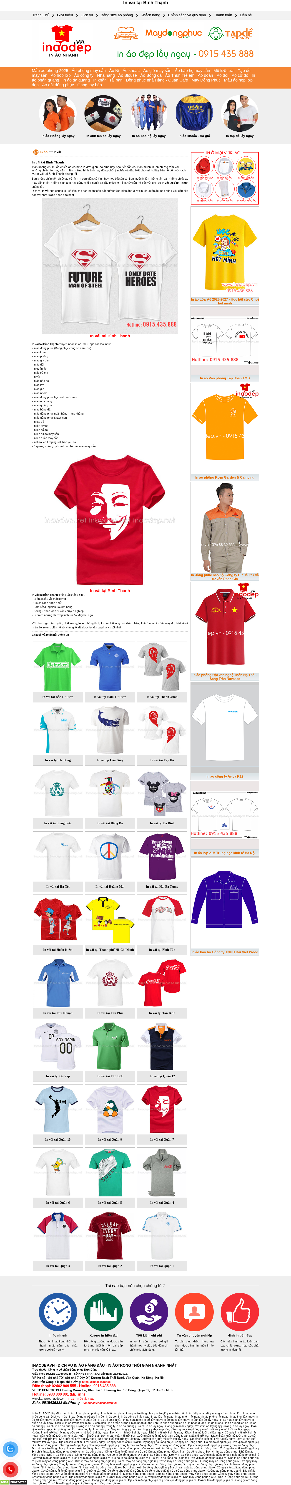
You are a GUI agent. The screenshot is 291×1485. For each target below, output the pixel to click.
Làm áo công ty (141, 1429)
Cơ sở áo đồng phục (217, 1442)
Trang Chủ (40, 15)
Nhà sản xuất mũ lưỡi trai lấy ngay (119, 1439)
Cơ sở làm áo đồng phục (155, 1451)
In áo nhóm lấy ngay (187, 1416)
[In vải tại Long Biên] (58, 792)
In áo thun (125, 1413)
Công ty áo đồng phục (188, 1442)
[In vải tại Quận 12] (162, 1045)
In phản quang (197, 1423)
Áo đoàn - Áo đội (213, 75)
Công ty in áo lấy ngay (179, 1426)
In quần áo (89, 1419)
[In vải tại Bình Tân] (162, 918)
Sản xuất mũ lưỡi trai (53, 1435)
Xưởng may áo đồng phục (239, 1445)
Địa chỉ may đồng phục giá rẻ (87, 1477)
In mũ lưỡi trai (209, 1429)
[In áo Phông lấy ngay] (58, 130)
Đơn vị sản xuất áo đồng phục (199, 1448)
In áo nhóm (250, 1413)
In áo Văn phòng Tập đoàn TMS (225, 378)
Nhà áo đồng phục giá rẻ (105, 1473)
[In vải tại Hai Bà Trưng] (162, 855)
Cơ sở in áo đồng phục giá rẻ (130, 1458)
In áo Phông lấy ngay (58, 136)
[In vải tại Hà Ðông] (58, 729)
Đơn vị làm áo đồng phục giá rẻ (202, 1464)
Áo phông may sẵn (89, 70)
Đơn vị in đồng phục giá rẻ (179, 1480)
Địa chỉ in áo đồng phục (152, 1454)
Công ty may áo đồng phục (136, 1445)
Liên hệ (246, 15)
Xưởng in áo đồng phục (214, 1454)
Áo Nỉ (114, 70)
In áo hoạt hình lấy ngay (235, 1419)
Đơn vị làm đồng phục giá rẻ (215, 1480)
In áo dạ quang (76, 80)
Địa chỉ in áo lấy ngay (150, 1426)
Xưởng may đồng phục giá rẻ (163, 1477)
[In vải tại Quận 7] (162, 1108)
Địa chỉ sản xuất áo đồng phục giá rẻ (192, 1467)
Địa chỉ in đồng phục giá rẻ (144, 1480)
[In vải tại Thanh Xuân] (162, 665)
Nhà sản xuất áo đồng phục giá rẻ (100, 1467)
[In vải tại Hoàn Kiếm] (58, 918)
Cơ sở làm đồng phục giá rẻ (65, 1483)
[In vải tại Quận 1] (162, 1235)
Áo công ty (84, 1429)
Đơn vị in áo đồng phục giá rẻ (208, 1458)
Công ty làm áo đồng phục (121, 1451)
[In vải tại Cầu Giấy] (110, 729)
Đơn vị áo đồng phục (245, 1442)
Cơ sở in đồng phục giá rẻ (74, 1480)
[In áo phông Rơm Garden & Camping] (225, 427)
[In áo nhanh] (58, 1330)
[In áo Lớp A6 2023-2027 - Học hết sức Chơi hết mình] (225, 251)
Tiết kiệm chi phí (149, 1335)
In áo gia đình (219, 1413)
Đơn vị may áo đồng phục (48, 1448)
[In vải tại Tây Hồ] (162, 729)
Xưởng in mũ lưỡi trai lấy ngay (50, 1432)
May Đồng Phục (206, 80)
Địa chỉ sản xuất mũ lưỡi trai (228, 1435)
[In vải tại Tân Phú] (110, 982)
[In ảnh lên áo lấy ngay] (103, 130)
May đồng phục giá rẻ (202, 1473)
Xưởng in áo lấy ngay (236, 1426)
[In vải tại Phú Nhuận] (58, 982)
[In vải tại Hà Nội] (58, 855)
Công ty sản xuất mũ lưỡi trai (191, 1435)
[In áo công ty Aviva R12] (225, 726)
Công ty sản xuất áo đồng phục (121, 1448)
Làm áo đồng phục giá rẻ (171, 1473)
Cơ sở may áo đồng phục (170, 1445)
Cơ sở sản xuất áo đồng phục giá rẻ (63, 1470)
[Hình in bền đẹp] (240, 1330)
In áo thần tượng (118, 1423)
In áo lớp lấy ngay (162, 1416)
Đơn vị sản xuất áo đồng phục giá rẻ (145, 1467)
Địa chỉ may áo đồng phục (204, 1445)
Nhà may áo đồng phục (103, 1445)
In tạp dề (204, 1413)
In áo (44, 152)
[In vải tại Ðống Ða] (110, 792)
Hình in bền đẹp (240, 1335)
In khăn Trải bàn (108, 80)
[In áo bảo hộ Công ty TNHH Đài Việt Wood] (225, 902)
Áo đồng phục (164, 1442)
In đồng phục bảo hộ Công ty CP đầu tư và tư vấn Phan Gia (225, 577)
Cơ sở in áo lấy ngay (208, 1426)
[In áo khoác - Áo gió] (194, 130)
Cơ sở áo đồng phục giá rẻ (188, 1470)
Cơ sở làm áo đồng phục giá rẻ (161, 1464)
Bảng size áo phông (117, 15)
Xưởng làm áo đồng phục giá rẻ (120, 1464)
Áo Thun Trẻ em (179, 75)
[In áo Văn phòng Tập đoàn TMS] (225, 339)
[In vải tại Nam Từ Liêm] (110, 665)
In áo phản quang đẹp (144, 1423)
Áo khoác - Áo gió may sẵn (147, 70)
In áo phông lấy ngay (215, 1416)
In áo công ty (101, 1429)
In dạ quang (215, 1423)
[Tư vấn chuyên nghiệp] (194, 1330)
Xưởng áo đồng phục (73, 1445)
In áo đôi (191, 1413)
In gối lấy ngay (153, 1419)
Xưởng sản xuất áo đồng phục (239, 1448)
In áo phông (91, 1413)
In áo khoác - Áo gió (194, 136)
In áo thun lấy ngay (242, 1416)
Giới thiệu (65, 15)
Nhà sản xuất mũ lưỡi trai (83, 1435)
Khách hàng (150, 15)
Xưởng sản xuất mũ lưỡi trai (154, 1435)
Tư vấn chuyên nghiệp (194, 1335)
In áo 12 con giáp (95, 1423)
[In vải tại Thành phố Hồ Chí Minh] (110, 918)
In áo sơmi (112, 1416)
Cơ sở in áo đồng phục (121, 1454)
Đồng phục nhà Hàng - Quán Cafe (157, 80)
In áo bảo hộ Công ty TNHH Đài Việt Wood (224, 952)
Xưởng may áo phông (185, 1429)
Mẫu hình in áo (65, 1413)
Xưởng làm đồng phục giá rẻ (102, 1483)
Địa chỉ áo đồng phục (45, 1445)
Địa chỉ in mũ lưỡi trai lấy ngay (204, 1432)
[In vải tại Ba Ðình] (162, 792)
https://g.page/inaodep (96, 1382)
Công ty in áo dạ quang (120, 1426)
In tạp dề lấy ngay (240, 136)
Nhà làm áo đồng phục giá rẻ (59, 1467)
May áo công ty (120, 1429)
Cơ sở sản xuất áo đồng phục (160, 1448)
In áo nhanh (58, 1335)
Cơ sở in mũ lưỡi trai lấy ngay (89, 1432)
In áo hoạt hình (132, 1419)
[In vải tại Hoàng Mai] (110, 855)
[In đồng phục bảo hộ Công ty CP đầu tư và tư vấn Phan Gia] (225, 526)
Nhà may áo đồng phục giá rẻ (54, 1461)
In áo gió (161, 1413)
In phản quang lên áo (173, 1423)
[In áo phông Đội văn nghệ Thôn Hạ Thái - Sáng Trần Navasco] (225, 626)
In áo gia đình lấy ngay (67, 1419)
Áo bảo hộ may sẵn (192, 70)
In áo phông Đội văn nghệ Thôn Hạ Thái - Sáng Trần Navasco (225, 677)
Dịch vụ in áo (59, 1416)
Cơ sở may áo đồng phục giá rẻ (178, 1461)
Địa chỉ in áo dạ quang (60, 1426)
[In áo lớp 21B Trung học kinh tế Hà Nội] (225, 814)
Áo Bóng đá (151, 75)
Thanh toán (223, 15)
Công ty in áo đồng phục (90, 1454)
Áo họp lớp (61, 75)
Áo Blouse (127, 75)
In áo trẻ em (105, 1419)
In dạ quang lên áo (236, 1423)
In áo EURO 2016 (43, 1413)
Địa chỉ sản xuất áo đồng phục (50, 1451)
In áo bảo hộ (176, 1413)
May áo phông (161, 1429)
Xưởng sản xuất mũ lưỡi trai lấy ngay (165, 1439)
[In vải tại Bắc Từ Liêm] (58, 665)
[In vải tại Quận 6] (58, 1171)
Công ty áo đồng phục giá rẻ (152, 1470)
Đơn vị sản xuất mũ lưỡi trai (118, 1435)
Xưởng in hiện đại (104, 1335)
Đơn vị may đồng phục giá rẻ (125, 1477)
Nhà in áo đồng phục (60, 1454)
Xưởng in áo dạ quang (90, 1426)
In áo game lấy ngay (176, 1419)
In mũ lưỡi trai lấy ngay (235, 1429)
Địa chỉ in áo (96, 1416)
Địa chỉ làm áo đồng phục (188, 1451)
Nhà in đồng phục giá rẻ (233, 1477)
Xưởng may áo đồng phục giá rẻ (220, 1461)
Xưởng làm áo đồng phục (87, 1451)
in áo (71, 1398)
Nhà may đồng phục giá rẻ (199, 1477)
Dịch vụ (87, 15)
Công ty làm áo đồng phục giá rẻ (79, 1464)
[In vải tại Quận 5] (110, 1171)
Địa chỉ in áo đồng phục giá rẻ (169, 1458)
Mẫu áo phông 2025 (50, 70)
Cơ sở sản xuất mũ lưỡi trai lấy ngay (212, 1439)
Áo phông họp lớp (65, 1429)
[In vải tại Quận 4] (162, 1171)
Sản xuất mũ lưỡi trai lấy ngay (77, 1439)
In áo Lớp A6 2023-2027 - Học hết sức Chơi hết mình (225, 301)
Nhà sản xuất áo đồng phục (83, 1448)
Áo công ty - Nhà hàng (94, 75)
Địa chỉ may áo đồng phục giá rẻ (137, 1461)
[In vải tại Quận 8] (110, 1108)
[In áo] (145, 66)
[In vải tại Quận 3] (58, 1235)
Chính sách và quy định (187, 15)
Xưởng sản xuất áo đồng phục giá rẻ (110, 1470)
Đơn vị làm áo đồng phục (221, 1451)
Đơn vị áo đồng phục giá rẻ (71, 1473)
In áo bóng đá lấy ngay (135, 1416)
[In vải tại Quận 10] (58, 1108)
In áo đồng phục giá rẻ (245, 1454)
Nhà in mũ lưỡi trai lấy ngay (166, 1432)
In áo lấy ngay (85, 1398)
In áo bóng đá (40, 1416)
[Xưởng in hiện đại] (103, 1330)
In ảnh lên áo (109, 1413)
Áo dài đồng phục (58, 85)
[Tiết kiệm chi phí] (149, 1330)
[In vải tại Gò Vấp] (58, 1045)
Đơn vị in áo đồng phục (183, 1454)
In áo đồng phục (144, 1413)
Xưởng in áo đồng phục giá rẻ (51, 1458)
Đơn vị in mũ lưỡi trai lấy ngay (128, 1432)
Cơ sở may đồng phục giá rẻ (49, 1477)
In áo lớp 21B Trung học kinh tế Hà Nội (225, 853)
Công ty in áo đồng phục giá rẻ (91, 1458)
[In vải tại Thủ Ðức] (110, 1045)
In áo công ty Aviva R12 (224, 776)
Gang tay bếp (89, 85)
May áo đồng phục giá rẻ (138, 1473)
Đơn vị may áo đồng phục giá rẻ (95, 1461)
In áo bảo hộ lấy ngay (149, 136)
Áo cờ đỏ (240, 75)
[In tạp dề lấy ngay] (240, 130)
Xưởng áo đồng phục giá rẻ (224, 1470)
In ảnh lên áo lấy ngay (103, 136)
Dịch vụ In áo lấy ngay (69, 1423)
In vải (57, 151)
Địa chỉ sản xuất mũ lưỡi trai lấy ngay (82, 1442)
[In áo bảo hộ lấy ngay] (149, 130)
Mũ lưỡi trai (223, 70)
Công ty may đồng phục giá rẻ (236, 1473)
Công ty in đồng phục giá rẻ (109, 1480)
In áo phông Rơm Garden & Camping (224, 477)
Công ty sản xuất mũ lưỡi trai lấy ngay (130, 1442)
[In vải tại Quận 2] (110, 1235)
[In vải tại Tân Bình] (162, 982)
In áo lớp (235, 1413)
